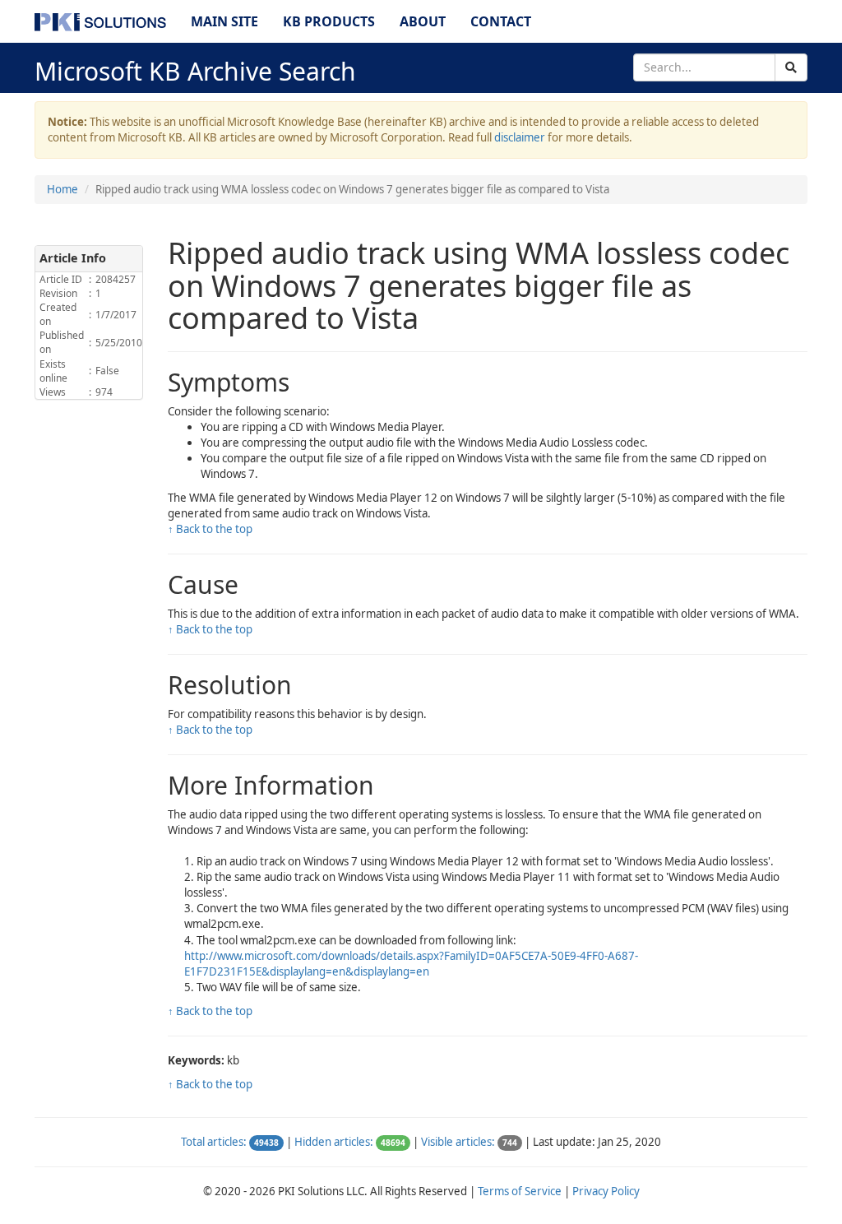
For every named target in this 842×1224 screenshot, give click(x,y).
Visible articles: (458, 1141)
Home (62, 189)
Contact (500, 21)
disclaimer (519, 137)
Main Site (224, 21)
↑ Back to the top (210, 529)
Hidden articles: (333, 1141)
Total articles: (214, 1141)
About (423, 21)
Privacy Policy (606, 1191)
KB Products (329, 21)
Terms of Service (520, 1191)
